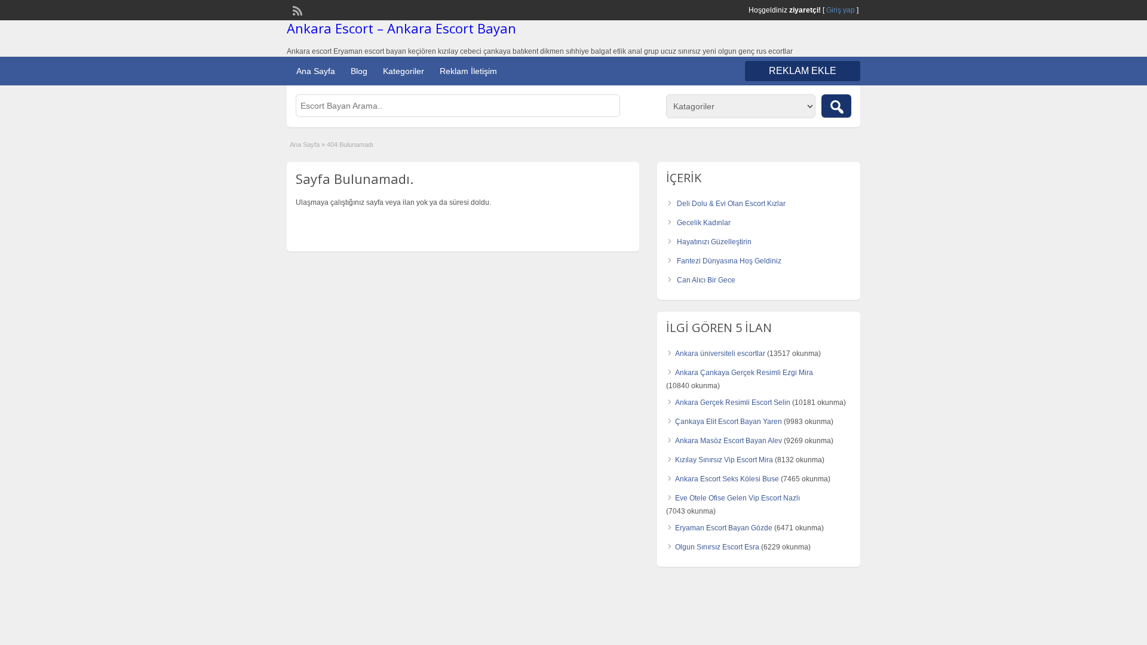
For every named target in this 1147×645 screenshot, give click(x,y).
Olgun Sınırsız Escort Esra (717, 547)
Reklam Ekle (802, 71)
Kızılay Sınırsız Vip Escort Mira (724, 460)
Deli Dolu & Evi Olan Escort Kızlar (731, 203)
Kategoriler (403, 71)
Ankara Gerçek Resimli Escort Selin (732, 402)
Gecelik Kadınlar (704, 223)
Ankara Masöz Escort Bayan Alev (728, 441)
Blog (359, 71)
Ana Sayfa (315, 71)
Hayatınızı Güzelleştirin (714, 242)
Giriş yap (840, 10)
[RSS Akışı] (296, 9)
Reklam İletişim (468, 71)
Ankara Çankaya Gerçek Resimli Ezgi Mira (744, 372)
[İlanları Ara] (836, 106)
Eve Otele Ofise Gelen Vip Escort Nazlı (737, 498)
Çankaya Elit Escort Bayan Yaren (728, 421)
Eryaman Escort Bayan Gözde (723, 528)
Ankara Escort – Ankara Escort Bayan (401, 28)
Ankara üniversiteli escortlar (720, 353)
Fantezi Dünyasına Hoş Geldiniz (729, 261)
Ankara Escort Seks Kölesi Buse (727, 479)
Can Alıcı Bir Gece (706, 280)
